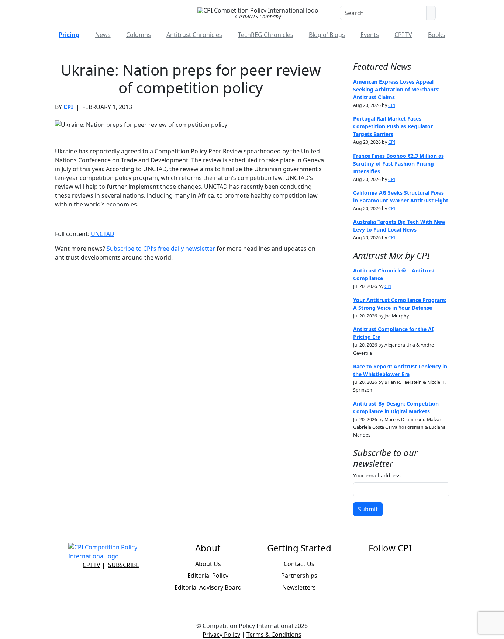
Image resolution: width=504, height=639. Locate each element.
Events (369, 35)
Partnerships (299, 576)
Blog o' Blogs (327, 35)
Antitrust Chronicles (194, 35)
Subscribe (123, 565)
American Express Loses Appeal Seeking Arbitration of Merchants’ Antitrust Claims (396, 89)
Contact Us (299, 564)
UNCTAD (102, 234)
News (103, 35)
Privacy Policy (221, 635)
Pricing (69, 35)
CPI (68, 107)
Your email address (377, 475)
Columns (138, 35)
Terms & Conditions (273, 635)
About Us (208, 564)
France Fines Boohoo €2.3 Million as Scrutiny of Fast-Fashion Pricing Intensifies (398, 163)
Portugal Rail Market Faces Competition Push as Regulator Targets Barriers (393, 126)
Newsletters (299, 587)
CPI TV (403, 35)
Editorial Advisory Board (208, 587)
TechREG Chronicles (265, 35)
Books (436, 35)
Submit (368, 509)
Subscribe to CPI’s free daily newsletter (161, 248)
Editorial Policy (207, 576)
